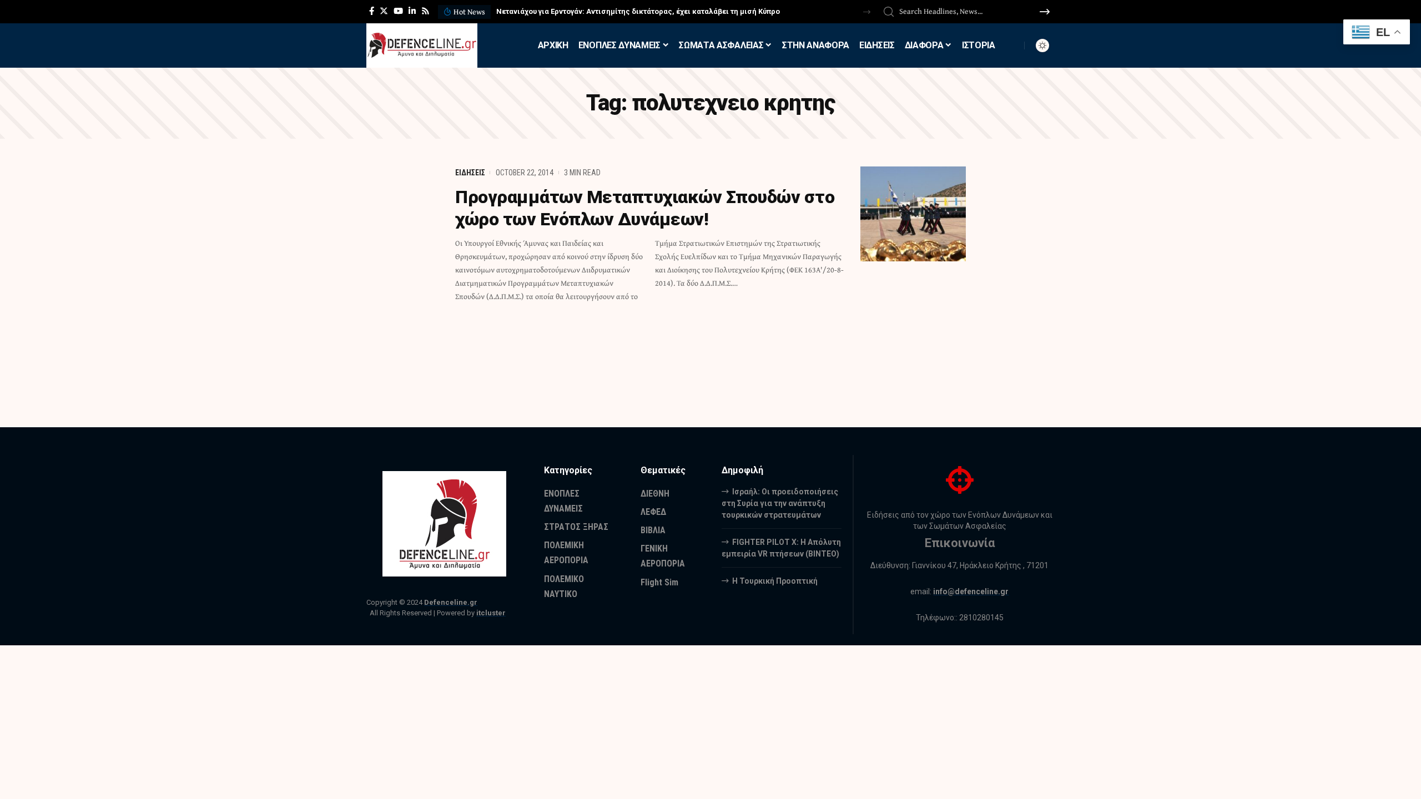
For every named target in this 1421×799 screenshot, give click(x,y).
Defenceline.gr (450, 602)
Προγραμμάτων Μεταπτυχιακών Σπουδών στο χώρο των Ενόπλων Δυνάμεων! (644, 208)
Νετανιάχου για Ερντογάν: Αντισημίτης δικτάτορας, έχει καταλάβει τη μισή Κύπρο (638, 11)
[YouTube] (398, 11)
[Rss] (425, 11)
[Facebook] (371, 11)
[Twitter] (384, 11)
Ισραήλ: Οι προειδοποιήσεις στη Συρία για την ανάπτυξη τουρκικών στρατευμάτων (780, 503)
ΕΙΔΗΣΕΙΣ (470, 172)
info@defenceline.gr (971, 591)
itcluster (491, 613)
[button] (866, 12)
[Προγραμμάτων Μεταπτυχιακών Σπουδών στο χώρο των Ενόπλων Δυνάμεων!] (913, 213)
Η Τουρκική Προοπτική (775, 581)
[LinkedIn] (412, 11)
